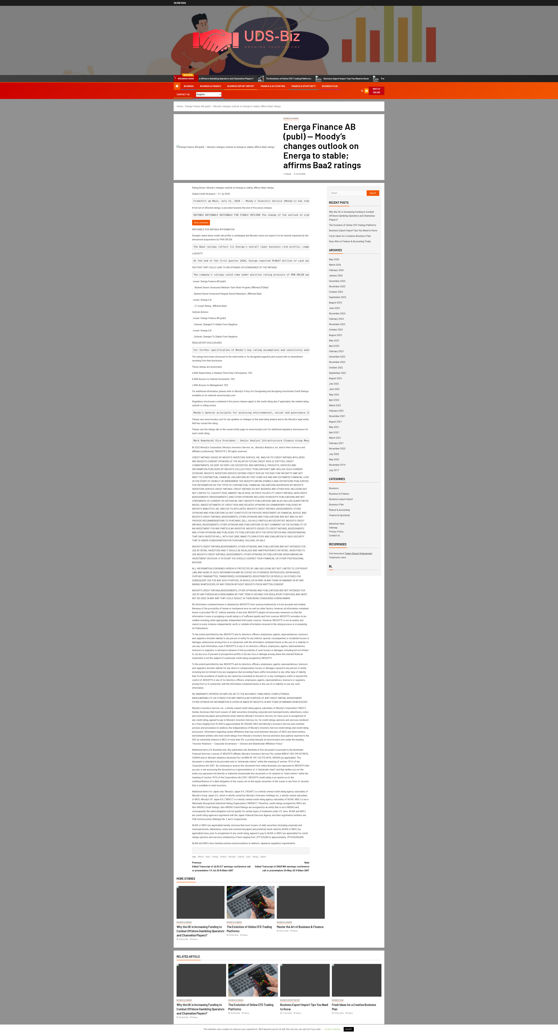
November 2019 (337, 464)
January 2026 (336, 275)
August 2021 (335, 421)
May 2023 (334, 340)
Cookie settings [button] (332, 1029)
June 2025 (334, 308)
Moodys (232, 857)
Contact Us (183, 94)
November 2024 (337, 313)
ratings (255, 857)
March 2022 (335, 405)
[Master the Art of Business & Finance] (301, 902)
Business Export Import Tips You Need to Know (300, 78)
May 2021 (334, 427)
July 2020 (334, 454)
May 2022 (334, 394)
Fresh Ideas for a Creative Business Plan (355, 78)
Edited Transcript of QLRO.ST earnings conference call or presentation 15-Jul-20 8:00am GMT (221, 866)
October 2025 (336, 291)
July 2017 (334, 470)
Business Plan (330, 86)
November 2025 (337, 286)
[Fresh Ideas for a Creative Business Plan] (356, 980)
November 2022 (337, 362)
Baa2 (208, 857)
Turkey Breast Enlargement (358, 553)
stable (263, 857)
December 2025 (337, 281)
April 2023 (334, 346)
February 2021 (336, 443)
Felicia (194, 939)
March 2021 (335, 437)
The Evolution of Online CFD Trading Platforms (243, 78)
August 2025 (335, 302)
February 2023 (336, 351)
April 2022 (334, 400)
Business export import (240, 86)
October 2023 (336, 329)
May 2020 (334, 459)
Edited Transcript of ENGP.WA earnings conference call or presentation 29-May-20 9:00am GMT (282, 866)
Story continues (201, 222)
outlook (241, 857)
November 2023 (337, 324)
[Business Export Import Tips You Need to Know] (305, 980)
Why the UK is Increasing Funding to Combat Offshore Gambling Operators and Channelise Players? (200, 931)
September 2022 (337, 373)
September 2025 (337, 297)
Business (189, 86)
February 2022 (336, 410)
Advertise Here (336, 523)
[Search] (362, 91)
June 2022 (334, 389)
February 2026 (336, 270)
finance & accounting (273, 86)
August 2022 (335, 378)
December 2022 (337, 356)
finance (223, 857)
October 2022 (336, 367)
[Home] (177, 86)
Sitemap (333, 527)
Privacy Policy (336, 531)
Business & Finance (210, 86)
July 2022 (334, 383)
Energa (215, 857)
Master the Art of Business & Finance (300, 927)
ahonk (288, 174)
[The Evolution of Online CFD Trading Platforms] (251, 902)
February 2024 (336, 319)
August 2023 (335, 335)
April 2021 (334, 432)
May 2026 (334, 259)
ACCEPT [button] (348, 1029)
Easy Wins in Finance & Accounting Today (350, 241)
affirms (201, 857)
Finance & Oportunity (303, 86)
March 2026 (335, 264)
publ (248, 857)
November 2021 (337, 416)
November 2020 (337, 448)
